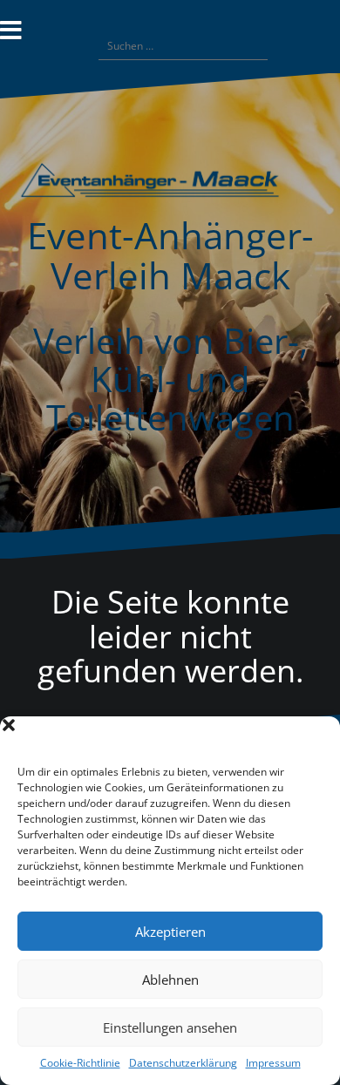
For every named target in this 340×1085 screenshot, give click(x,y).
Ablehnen (170, 979)
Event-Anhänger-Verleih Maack (170, 255)
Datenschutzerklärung (183, 1062)
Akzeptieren (170, 931)
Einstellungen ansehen (170, 1027)
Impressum (273, 1062)
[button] (314, 738)
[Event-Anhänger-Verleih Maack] (170, 186)
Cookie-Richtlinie (80, 1062)
